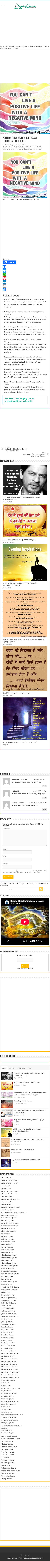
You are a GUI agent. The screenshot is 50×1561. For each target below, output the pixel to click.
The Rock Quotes (7, 1444)
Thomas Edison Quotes (9, 1447)
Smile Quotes (36, 149)
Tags (29, 1068)
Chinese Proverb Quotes (9, 1266)
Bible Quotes (5, 1234)
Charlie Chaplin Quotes (9, 1258)
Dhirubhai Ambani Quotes (10, 1274)
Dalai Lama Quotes (7, 1268)
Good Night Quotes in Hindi (23, 1101)
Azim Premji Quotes (7, 1210)
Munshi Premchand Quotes (10, 1372)
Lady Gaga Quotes (7, 1337)
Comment (6, 829)
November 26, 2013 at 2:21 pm (38, 802)
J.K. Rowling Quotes (7, 1308)
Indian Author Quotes (8, 1300)
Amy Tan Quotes (6, 1202)
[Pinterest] (25, 278)
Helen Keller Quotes (7, 1295)
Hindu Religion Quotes (8, 1298)
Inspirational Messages (15, 148)
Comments (21, 1068)
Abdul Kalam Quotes (8, 1178)
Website (5, 863)
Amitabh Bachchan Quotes (10, 1199)
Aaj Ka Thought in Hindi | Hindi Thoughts (19, 540)
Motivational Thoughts (9, 149)
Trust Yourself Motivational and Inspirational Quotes (34, 454)
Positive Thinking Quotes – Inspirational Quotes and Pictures (24, 299)
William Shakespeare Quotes (10, 1471)
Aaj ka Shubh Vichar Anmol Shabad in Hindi (20, 742)
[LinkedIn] (25, 282)
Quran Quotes (6, 1385)
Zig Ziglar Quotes (7, 1479)
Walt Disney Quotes (7, 1463)
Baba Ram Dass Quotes (9, 1215)
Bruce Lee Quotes (7, 1244)
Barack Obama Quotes (9, 1218)
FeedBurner (29, 968)
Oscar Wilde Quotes (8, 1380)
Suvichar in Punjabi (7, 1433)
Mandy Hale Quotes (7, 1356)
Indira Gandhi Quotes (8, 1303)
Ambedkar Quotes (7, 1196)
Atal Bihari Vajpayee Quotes (10, 1207)
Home (2, 46)
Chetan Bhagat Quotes (8, 1263)
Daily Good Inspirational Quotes (17, 46)
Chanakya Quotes (7, 1252)
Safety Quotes (6, 1409)
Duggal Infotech (37, 1558)
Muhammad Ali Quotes (9, 1364)
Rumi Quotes (5, 1407)
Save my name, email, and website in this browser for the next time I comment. (25, 871)
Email (5, 856)
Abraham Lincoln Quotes (9, 1180)
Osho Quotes (5, 1383)
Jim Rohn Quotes (6, 1319)
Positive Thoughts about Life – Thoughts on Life (20, 327)
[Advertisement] (25, 26)
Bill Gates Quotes (7, 1236)
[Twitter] (25, 271)
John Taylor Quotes (7, 1321)
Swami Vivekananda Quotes (10, 1439)
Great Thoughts (29, 146)
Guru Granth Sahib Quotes (10, 1287)
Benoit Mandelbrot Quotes (10, 1226)
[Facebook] (25, 267)
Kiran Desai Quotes (7, 1335)
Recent (4, 1068)
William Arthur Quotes (8, 1468)
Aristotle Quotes (6, 1204)
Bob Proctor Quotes (8, 1242)
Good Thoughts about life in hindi (16, 693)
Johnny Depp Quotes (8, 1324)
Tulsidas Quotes (6, 1457)
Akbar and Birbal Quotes (9, 1191)
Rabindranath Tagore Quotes (11, 1388)
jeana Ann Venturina (19, 779)
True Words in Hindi (7, 1452)
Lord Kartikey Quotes (8, 1345)
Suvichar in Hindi (6, 1430)
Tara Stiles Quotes (7, 1441)
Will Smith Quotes (7, 1465)
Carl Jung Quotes (7, 1247)
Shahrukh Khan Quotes (8, 1417)
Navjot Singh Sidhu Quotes (10, 1377)
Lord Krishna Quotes (8, 1348)
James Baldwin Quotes (8, 1314)
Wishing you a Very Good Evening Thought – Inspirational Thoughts (20, 584)
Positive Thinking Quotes (24, 149)
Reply (44, 786)
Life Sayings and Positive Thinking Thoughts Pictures (21, 369)
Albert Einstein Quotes (8, 1194)
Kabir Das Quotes (7, 1327)
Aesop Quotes (6, 1188)
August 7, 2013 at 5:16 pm (39, 791)
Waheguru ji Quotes (8, 1460)
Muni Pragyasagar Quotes (10, 1369)
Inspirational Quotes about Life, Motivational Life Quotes (23, 357)
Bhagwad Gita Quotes (8, 1231)
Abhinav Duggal (9, 145)
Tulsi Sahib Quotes (7, 1455)
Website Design (24, 1558)
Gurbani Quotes (6, 1284)
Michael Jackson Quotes (9, 1359)
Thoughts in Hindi (7, 1449)
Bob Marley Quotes (7, 1239)
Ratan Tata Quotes (7, 1399)
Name (5, 849)
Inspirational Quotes (28, 148)
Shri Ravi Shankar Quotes (9, 1420)
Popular (12, 1068)
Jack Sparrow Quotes (8, 1311)
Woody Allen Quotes (8, 1476)
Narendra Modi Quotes (9, 1375)
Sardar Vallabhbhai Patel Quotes (12, 1415)
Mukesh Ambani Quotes (9, 1367)
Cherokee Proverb (7, 1260)
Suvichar (4, 1428)
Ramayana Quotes (7, 1396)
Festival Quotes (6, 1279)
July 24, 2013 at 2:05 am (40, 779)
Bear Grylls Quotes (7, 1220)
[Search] (41, 889)
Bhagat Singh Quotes (8, 1228)
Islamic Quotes (6, 1306)
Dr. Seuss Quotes (7, 1276)
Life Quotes (39, 148)
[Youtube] (28, 1555)
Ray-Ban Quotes (6, 1391)
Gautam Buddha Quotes (9, 1282)
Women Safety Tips (7, 1473)
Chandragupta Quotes (8, 1255)
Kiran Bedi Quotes (7, 1332)
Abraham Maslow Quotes (9, 1183)
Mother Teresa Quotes (8, 1361)
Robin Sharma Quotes (8, 1404)
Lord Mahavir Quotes (8, 1351)
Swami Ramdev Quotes (9, 1436)
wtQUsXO (15, 791)
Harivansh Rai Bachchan (9, 1290)
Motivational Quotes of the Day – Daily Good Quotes (17, 449)
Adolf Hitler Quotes (7, 1186)
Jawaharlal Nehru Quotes (9, 1316)
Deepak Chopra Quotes (9, 1271)
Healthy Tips (5, 1292)
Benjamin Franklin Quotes (9, 1223)
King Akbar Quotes (7, 1329)
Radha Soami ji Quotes (8, 1393)
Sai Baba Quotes (6, 1412)
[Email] (25, 286)
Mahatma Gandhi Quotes (9, 1353)
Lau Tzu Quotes (6, 1340)
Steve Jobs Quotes (7, 1423)
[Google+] (22, 1555)
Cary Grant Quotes (7, 1250)
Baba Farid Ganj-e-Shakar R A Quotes (13, 1212)
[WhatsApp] (25, 274)
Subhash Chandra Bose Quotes (11, 1425)
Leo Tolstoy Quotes (7, 1343)
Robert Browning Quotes (9, 1401)
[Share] (25, 289)
